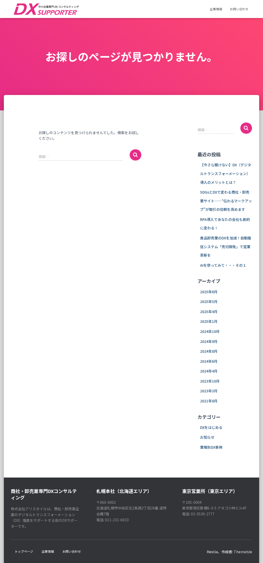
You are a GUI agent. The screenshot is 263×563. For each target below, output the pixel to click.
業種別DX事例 (211, 447)
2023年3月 (209, 390)
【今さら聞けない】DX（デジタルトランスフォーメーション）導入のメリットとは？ (225, 173)
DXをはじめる (211, 427)
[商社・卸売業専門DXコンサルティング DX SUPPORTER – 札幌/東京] (46, 9)
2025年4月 (209, 311)
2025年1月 (209, 321)
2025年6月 (209, 291)
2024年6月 (209, 361)
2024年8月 (209, 351)
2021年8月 (209, 400)
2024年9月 (209, 341)
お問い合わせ (239, 9)
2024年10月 (210, 331)
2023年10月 (210, 381)
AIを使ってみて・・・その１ (223, 265)
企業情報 (216, 9)
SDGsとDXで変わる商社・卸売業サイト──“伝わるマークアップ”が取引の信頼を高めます (226, 200)
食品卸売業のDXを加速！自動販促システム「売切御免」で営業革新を (225, 246)
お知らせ (207, 437)
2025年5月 (209, 301)
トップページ (24, 551)
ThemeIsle (243, 551)
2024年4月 (209, 371)
